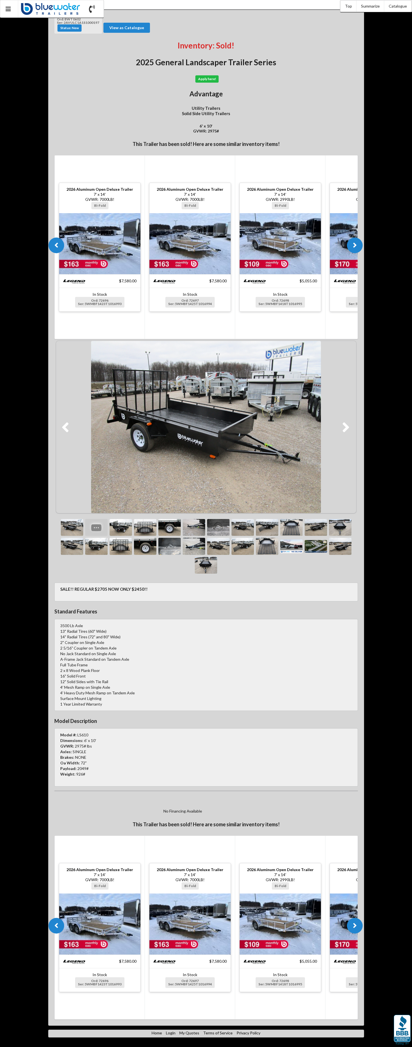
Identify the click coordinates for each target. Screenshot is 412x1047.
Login (170, 1032)
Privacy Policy (248, 1032)
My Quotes (189, 1032)
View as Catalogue (126, 27)
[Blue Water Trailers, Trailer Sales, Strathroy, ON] (402, 1030)
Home (157, 1032)
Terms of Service (218, 1032)
